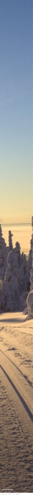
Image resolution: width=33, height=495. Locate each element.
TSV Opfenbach (7, 489)
